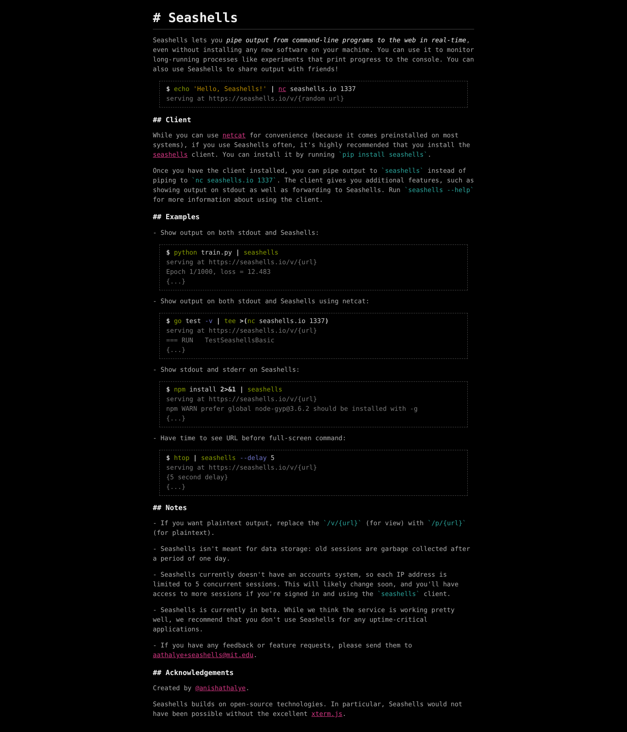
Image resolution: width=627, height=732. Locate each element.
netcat (234, 135)
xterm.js (327, 714)
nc (282, 89)
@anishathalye (221, 688)
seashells (170, 155)
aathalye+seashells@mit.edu (203, 655)
